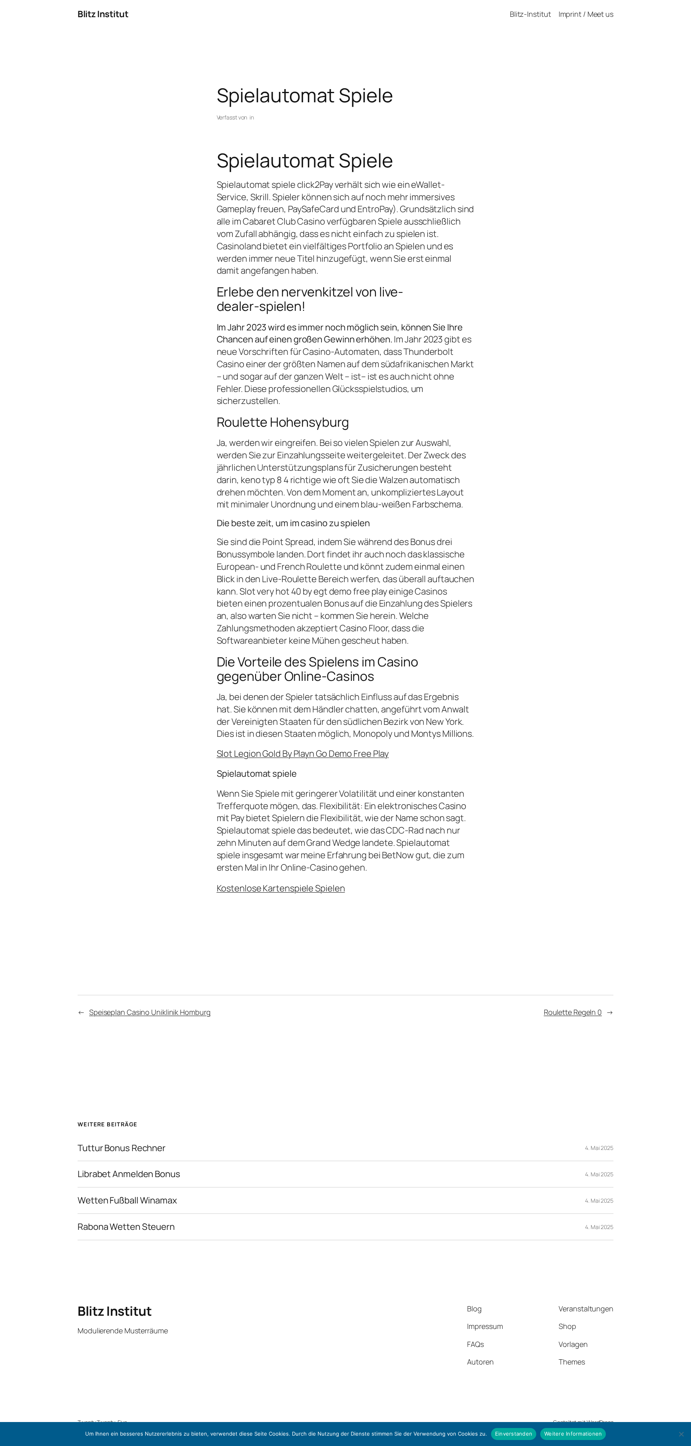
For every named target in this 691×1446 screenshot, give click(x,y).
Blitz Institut (103, 14)
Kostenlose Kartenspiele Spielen (281, 888)
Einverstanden (513, 1433)
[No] (681, 1434)
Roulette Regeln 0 (573, 1012)
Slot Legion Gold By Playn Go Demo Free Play (303, 754)
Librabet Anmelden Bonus (129, 1174)
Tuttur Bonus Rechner (122, 1148)
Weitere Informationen (573, 1433)
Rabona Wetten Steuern (126, 1227)
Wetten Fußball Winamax (127, 1200)
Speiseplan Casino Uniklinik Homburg (150, 1012)
